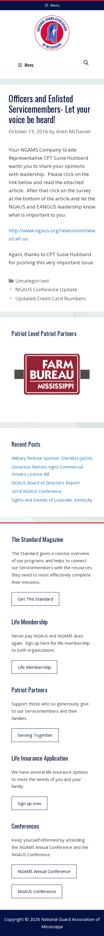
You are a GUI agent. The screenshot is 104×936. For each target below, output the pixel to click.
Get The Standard (35, 599)
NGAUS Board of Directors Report (46, 483)
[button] (19, 374)
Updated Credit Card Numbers (50, 298)
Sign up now (29, 803)
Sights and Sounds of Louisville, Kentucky (52, 500)
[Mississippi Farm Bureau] (52, 374)
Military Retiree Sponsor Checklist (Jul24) (52, 458)
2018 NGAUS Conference (37, 491)
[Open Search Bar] (85, 62)
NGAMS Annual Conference (44, 871)
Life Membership (34, 667)
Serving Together (35, 735)
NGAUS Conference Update (46, 289)
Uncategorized (32, 280)
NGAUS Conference (37, 891)
